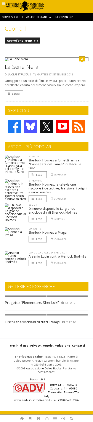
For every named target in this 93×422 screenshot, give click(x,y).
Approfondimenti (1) (22, 40)
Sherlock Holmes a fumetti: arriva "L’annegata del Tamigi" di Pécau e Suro (55, 164)
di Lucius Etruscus (18, 74)
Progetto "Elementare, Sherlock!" (32, 302)
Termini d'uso (18, 345)
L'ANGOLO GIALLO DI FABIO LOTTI (49, 252)
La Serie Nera (21, 66)
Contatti (78, 345)
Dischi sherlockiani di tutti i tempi (32, 322)
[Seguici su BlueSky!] (30, 126)
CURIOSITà (35, 228)
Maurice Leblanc (36, 17)
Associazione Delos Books (44, 368)
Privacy (35, 345)
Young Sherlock (13, 17)
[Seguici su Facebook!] (14, 126)
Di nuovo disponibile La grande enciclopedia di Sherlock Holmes (53, 210)
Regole (47, 345)
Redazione (62, 345)
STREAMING (36, 180)
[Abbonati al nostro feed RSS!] (78, 126)
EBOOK (33, 204)
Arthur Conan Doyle (62, 17)
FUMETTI (34, 156)
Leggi (16, 93)
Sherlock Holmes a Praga (48, 232)
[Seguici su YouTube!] (62, 126)
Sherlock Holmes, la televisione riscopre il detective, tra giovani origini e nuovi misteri (58, 188)
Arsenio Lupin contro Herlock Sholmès (58, 256)
